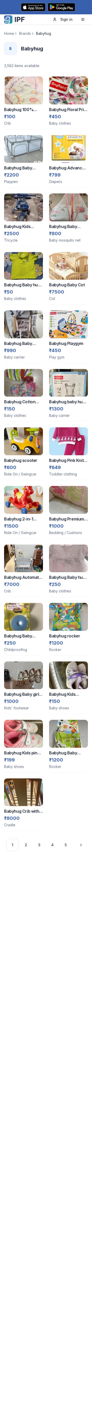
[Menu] (83, 19)
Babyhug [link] (43, 33)
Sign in (66, 19)
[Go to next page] (79, 845)
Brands (25, 33)
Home (9, 33)
